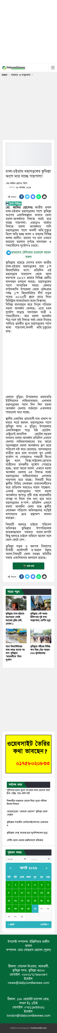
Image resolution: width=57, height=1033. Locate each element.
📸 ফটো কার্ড (28, 566)
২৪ (22, 908)
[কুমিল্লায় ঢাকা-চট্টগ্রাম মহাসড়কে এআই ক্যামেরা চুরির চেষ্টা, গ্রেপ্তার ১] (16, 603)
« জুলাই (11, 924)
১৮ (28, 900)
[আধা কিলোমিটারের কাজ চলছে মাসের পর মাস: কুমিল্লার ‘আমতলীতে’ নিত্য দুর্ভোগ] (16, 636)
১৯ (35, 900)
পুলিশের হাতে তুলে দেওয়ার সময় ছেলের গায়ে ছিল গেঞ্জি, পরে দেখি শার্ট (28, 792)
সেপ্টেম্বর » (44, 924)
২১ (48, 900)
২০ (41, 900)
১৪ (48, 892)
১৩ (41, 892)
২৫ (28, 908)
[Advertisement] (28, 31)
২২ (9, 908)
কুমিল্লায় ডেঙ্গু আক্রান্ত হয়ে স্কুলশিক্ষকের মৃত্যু (27, 832)
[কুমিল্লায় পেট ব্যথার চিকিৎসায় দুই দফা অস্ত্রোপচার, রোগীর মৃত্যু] (40, 603)
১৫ (9, 900)
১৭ (22, 900)
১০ (22, 892)
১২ (35, 892)
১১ (28, 892)
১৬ (15, 900)
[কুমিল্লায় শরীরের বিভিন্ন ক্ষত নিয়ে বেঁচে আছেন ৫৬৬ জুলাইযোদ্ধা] (40, 636)
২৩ (15, 908)
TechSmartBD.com (38, 1028)
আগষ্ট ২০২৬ (28, 868)
